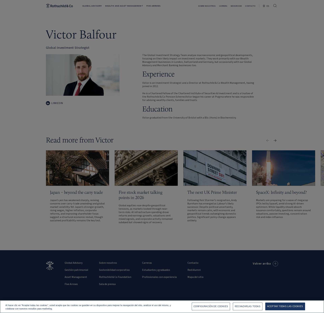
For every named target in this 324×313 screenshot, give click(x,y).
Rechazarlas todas (247, 306)
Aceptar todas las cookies (285, 306)
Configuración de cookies (211, 306)
